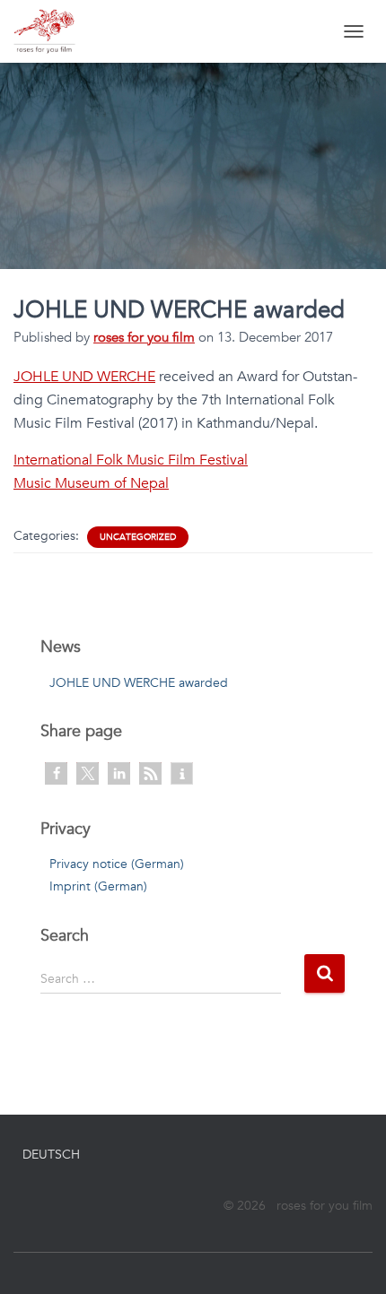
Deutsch (51, 1154)
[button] (56, 773)
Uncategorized (138, 537)
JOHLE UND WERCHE (84, 376)
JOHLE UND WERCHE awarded (138, 682)
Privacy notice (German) (116, 864)
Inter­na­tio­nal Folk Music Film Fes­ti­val (130, 460)
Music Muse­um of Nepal (91, 483)
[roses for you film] (51, 31)
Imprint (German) (98, 886)
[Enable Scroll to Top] (350, 1258)
